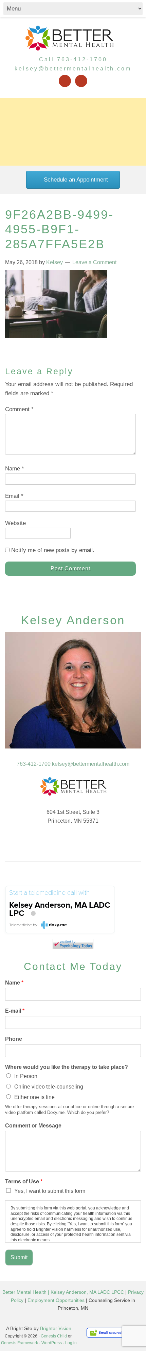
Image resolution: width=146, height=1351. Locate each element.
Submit (19, 1257)
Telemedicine (20, 925)
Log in (71, 1343)
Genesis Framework (19, 1343)
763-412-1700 (34, 764)
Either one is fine (34, 1097)
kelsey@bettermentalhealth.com (73, 68)
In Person (25, 1076)
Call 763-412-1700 (73, 59)
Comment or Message (33, 1125)
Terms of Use (23, 1181)
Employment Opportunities (56, 1300)
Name (14, 468)
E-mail (14, 1011)
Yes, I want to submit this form (49, 1191)
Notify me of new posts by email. (52, 550)
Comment (19, 409)
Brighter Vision (55, 1328)
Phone (13, 1039)
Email (14, 496)
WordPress (51, 1343)
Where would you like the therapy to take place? (66, 1067)
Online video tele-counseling (48, 1087)
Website (15, 523)
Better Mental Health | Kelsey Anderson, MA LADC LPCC (63, 1292)
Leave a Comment (94, 262)
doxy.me (58, 925)
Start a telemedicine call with (49, 893)
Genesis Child (54, 1336)
